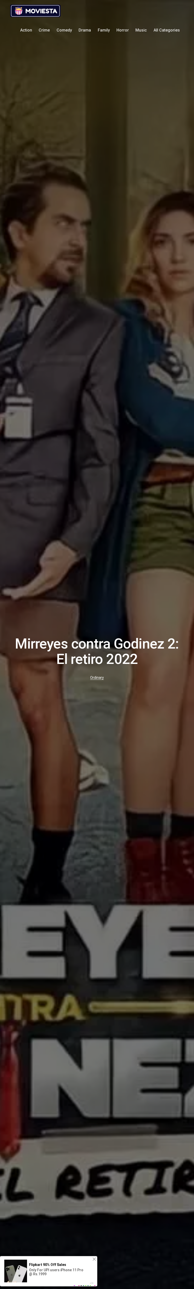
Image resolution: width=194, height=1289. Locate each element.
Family (104, 30)
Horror (122, 30)
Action (26, 30)
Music (141, 30)
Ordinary (97, 678)
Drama (85, 30)
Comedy (64, 30)
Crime (44, 30)
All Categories (167, 30)
